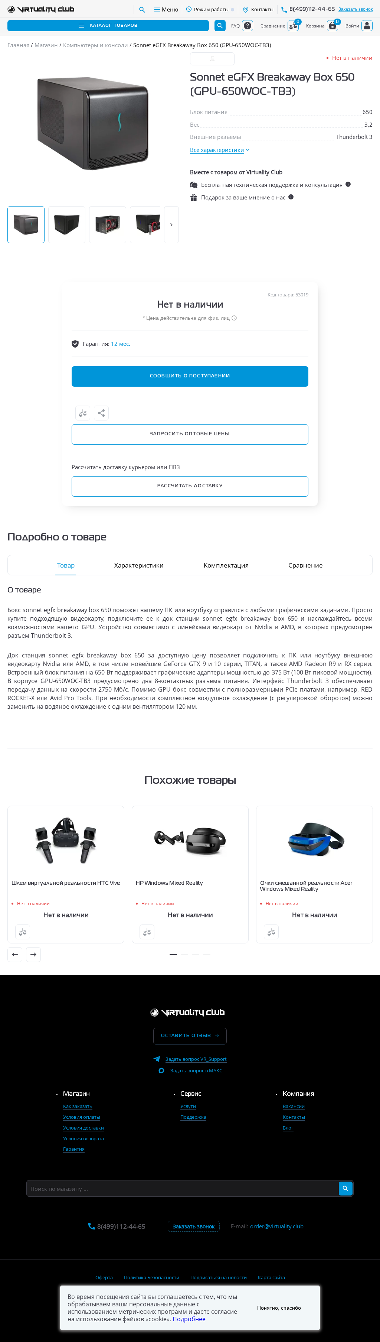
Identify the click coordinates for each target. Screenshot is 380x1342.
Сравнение (305, 565)
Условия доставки (83, 1127)
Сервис (191, 1094)
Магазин (76, 1094)
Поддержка (193, 1117)
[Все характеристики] (219, 150)
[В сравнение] (82, 413)
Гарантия (74, 1149)
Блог (288, 1127)
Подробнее (189, 1319)
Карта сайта (271, 1277)
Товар (66, 565)
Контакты (294, 1117)
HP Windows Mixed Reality (169, 883)
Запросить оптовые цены (190, 434)
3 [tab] (195, 954)
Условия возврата (83, 1138)
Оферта (104, 1277)
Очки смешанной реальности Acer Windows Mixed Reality (306, 886)
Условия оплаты (81, 1117)
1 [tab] (173, 954)
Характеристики (139, 565)
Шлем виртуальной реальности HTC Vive (66, 883)
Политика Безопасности (151, 1277)
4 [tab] (206, 954)
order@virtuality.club (277, 1226)
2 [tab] (184, 954)
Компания (298, 1094)
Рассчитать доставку (190, 486)
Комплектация (226, 565)
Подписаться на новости (218, 1277)
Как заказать (77, 1106)
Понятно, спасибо (279, 1308)
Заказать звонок (355, 9)
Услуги (188, 1106)
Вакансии (294, 1106)
